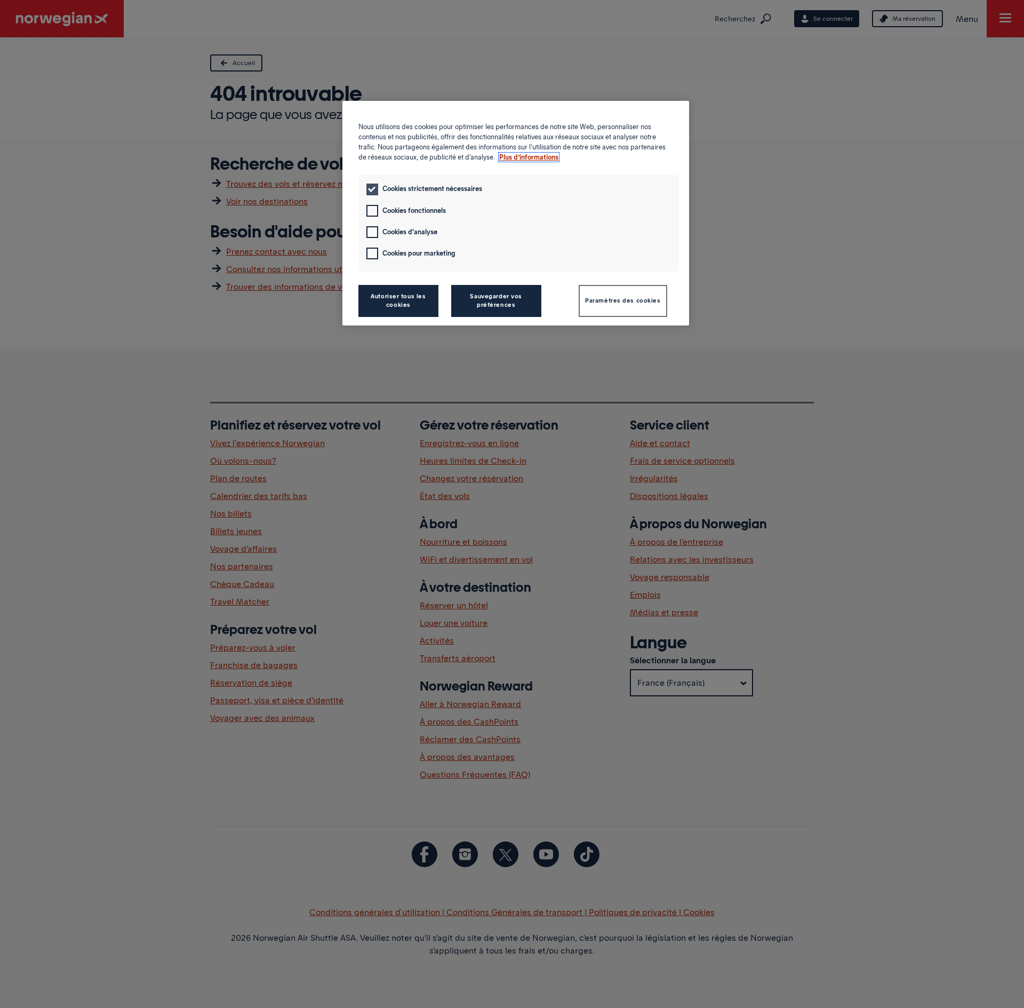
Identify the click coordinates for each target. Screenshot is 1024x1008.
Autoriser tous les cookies (398, 300)
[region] (515, 213)
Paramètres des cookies (623, 300)
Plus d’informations (528, 157)
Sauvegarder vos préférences (496, 300)
